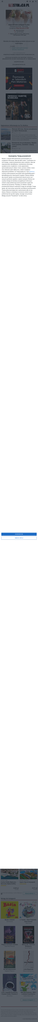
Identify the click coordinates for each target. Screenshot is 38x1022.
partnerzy (31, 171)
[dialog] (19, 511)
